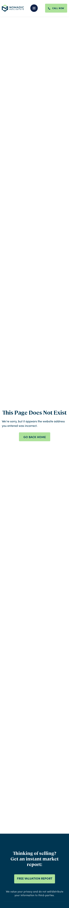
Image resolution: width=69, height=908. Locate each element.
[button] (36, 8)
